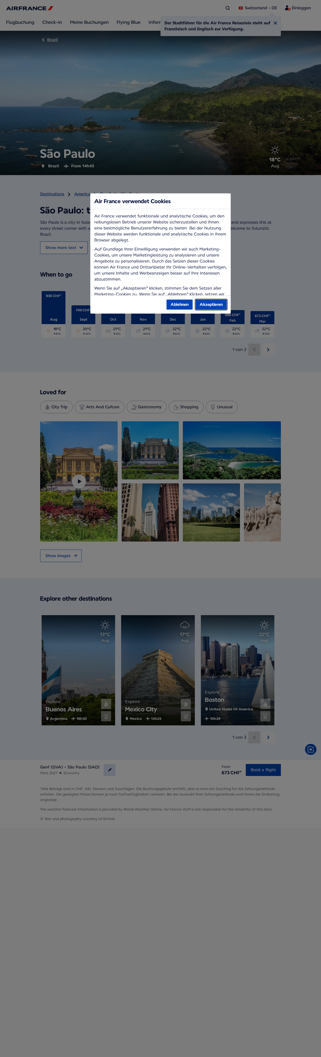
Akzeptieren (211, 304)
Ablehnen (180, 304)
